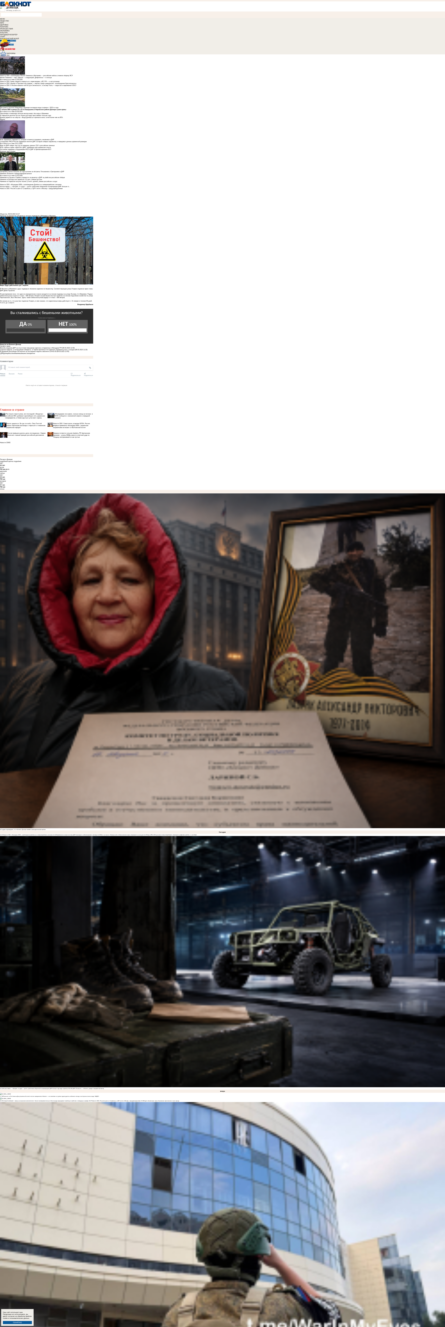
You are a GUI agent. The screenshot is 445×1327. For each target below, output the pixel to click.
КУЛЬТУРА (4, 33)
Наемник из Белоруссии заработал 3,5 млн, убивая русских (21, 179)
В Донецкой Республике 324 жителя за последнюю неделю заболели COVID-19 (28, 351)
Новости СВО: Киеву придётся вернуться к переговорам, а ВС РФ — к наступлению (30, 81)
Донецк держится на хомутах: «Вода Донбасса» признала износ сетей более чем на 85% (31, 117)
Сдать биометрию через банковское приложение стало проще (161, 1100)
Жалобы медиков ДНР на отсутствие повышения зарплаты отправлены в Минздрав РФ (31, 348)
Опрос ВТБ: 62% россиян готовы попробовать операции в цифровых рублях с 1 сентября (172, 834)
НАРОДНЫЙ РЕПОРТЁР (8, 35)
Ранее (20, 374)
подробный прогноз (6, 461)
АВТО (2, 23)
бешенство (25, 353)
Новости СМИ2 (5, 442)
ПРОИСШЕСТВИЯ (6, 29)
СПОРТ (2, 37)
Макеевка (17, 353)
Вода (2, 87)
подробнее (17, 461)
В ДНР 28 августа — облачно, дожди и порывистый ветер (88, 1088)
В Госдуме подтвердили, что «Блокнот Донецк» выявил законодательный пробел (23, 829)
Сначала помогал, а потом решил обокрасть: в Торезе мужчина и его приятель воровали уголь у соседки (37, 350)
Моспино (11, 353)
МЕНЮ (2, 19)
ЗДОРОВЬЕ (4, 25)
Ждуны (2, 119)
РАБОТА (13, 41)
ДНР (1, 353)
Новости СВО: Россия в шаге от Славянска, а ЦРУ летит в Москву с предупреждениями (116, 1100)
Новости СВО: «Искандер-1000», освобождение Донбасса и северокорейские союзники (28, 834)
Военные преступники (7, 151)
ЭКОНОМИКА (5, 31)
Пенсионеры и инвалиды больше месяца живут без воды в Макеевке (24, 113)
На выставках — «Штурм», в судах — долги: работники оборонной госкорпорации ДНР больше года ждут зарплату (35, 1088)
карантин (32, 353)
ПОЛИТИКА (4, 27)
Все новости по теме (7, 79)
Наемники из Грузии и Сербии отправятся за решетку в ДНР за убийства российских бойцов (32, 177)
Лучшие (11, 374)
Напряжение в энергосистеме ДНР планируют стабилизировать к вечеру (76, 834)
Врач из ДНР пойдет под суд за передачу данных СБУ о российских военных (27, 145)
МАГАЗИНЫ (11, 53)
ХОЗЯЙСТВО (222, 50)
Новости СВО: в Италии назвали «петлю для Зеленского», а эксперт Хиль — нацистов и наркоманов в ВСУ (38, 85)
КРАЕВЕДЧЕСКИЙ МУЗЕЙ (9, 39)
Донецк (5, 353)
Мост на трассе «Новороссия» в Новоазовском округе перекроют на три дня (121, 834)
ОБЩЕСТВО (4, 21)
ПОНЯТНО (17, 1323)
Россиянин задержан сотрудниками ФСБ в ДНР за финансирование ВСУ (25, 149)
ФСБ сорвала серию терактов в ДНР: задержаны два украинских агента (25, 147)
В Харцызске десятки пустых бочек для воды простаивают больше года (25, 115)
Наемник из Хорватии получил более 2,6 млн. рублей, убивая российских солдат (28, 181)
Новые (2, 374)
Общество (3, 214)
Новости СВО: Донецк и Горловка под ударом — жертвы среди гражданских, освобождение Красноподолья (38, 83)
